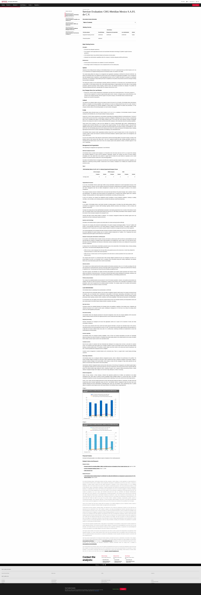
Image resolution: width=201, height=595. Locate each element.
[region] (100, 589)
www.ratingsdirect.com (107, 540)
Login (198, 1)
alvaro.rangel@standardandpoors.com (130, 562)
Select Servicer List (88, 470)
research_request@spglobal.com (112, 551)
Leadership (152, 583)
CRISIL (102, 573)
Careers (152, 580)
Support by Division (104, 581)
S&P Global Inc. (5, 576)
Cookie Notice (96, 590)
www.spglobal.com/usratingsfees (90, 544)
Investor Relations (54, 580)
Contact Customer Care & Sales (105, 580)
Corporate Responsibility (154, 581)
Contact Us (192, 1)
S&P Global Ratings (6, 569)
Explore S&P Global (13, 1)
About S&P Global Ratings (5, 573)
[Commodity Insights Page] (101, 565)
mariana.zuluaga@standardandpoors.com (106, 562)
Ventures (3, 583)
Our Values (3, 580)
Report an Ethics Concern (105, 583)
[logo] (4, 2)
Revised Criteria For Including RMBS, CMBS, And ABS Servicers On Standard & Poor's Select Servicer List (106, 466)
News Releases (54, 581)
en (187, 1)
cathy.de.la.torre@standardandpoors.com (118, 562)
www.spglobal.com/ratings (88, 540)
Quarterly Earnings (54, 583)
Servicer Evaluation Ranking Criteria (92, 468)
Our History (3, 581)
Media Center (53, 573)
